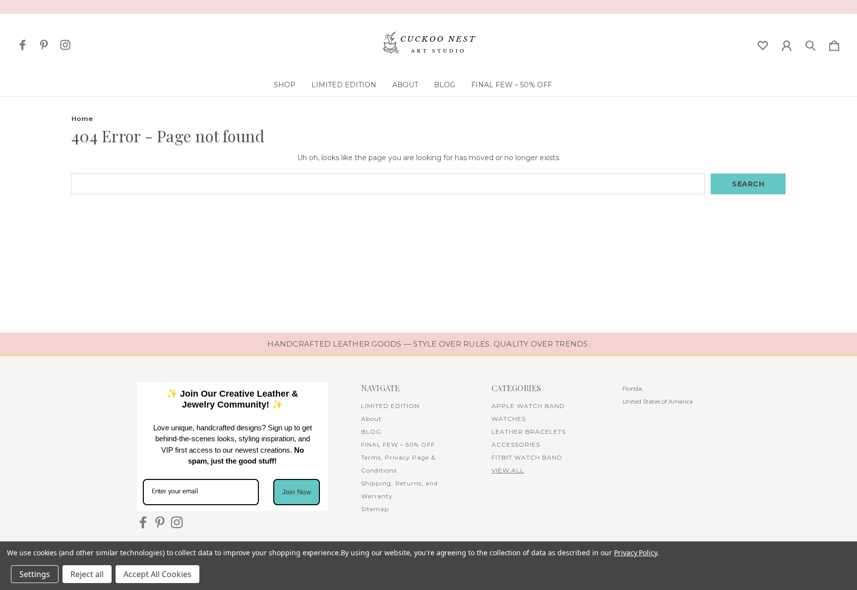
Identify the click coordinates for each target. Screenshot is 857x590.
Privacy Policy (635, 552)
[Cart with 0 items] (834, 43)
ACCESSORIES (515, 444)
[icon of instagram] (65, 45)
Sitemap (375, 509)
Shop (285, 84)
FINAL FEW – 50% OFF (511, 84)
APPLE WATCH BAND (528, 406)
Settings (34, 574)
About (405, 84)
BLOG (444, 84)
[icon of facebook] (22, 45)
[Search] (810, 43)
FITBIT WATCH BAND (526, 457)
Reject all (87, 574)
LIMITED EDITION (343, 84)
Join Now (296, 492)
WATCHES (508, 418)
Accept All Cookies (157, 574)
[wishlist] (763, 43)
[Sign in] (786, 43)
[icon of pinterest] (44, 45)
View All (507, 470)
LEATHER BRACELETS (528, 431)
